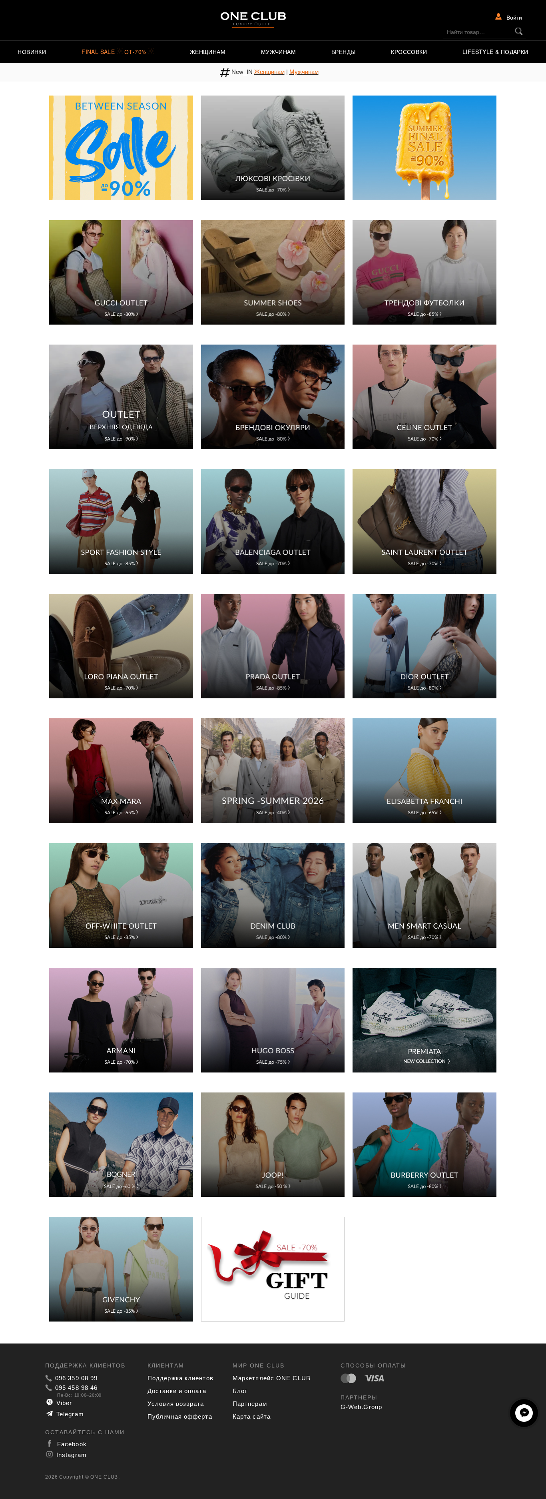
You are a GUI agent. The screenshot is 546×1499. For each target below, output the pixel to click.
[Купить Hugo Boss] (273, 1019)
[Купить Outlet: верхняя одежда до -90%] (121, 396)
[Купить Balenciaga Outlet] (273, 521)
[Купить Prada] (273, 645)
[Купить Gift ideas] (273, 1268)
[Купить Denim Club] (273, 895)
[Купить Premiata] (424, 1019)
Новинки (32, 52)
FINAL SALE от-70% (115, 52)
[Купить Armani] (121, 1019)
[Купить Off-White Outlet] (121, 895)
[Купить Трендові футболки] (424, 271)
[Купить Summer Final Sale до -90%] (424, 147)
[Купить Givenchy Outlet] (121, 1268)
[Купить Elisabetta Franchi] (424, 770)
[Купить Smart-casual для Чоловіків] (424, 895)
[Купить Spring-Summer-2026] (273, 770)
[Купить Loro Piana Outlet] (121, 645)
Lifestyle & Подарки (495, 52)
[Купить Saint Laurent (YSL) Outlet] (424, 521)
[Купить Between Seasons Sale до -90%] (121, 147)
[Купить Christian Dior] (424, 645)
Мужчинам (278, 52)
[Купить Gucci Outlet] (121, 271)
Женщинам (207, 52)
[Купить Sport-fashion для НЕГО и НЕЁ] (121, 521)
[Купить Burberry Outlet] (424, 1144)
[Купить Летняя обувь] (273, 271)
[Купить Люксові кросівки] (273, 147)
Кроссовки (409, 52)
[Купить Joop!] (273, 1144)
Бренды (343, 52)
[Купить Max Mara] (121, 770)
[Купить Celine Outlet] (424, 396)
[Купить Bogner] (121, 1144)
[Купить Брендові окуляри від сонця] (273, 396)
